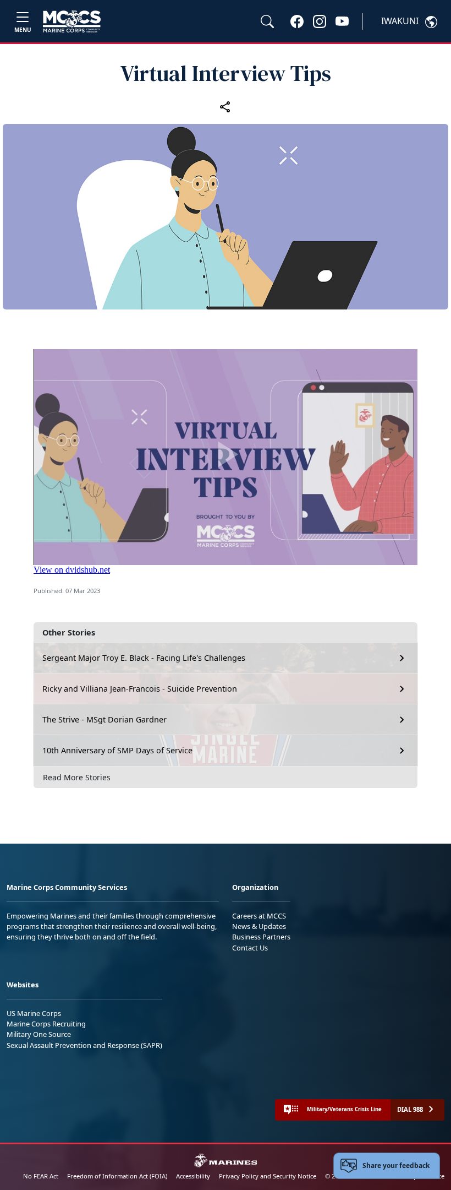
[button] (297, 21)
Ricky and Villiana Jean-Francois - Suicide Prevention (139, 688)
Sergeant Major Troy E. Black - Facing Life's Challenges (143, 658)
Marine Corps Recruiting (46, 1024)
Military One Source (39, 1034)
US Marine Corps (34, 1013)
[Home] (72, 21)
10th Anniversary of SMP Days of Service (117, 750)
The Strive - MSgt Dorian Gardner (104, 719)
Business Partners (261, 937)
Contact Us (250, 948)
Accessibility (193, 1176)
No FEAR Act (40, 1176)
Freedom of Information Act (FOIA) (117, 1176)
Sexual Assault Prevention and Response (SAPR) (84, 1045)
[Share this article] (225, 106)
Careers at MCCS (259, 916)
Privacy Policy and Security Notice (267, 1176)
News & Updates (259, 926)
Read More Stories (77, 777)
